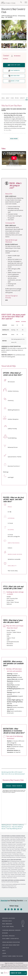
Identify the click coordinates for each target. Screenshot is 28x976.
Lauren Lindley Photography (14, 39)
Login (4, 953)
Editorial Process (8, 935)
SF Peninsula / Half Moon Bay (16, 871)
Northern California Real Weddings (10, 882)
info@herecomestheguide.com (9, 887)
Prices (17, 98)
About (8, 98)
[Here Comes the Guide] (8, 3)
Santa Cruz (23, 849)
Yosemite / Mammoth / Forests (9, 877)
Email (3, 98)
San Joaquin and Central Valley (9, 872)
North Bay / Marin (10, 842)
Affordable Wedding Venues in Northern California (14, 857)
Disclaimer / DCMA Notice (10, 938)
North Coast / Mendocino (8, 868)
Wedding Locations (8, 918)
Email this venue (14, 785)
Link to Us (5, 947)
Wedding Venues (6, 825)
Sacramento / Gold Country (8, 845)
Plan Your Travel (8, 926)
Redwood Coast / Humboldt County (16, 844)
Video (12, 98)
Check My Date (16, 973)
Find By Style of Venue (17, 854)
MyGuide (5, 933)
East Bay (7, 839)
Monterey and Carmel (7, 841)
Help (3, 950)
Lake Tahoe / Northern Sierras (17, 839)
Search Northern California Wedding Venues (12, 837)
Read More (14, 138)
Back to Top (22, 920)
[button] (4, 28)
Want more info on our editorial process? (13, 774)
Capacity (22, 98)
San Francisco (19, 845)
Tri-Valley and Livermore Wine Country (15, 876)
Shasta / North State (7, 850)
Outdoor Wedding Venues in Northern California (13, 855)
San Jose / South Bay (14, 849)
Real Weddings (7, 923)
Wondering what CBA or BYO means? (11, 772)
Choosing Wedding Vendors (11, 930)
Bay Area (10, 863)
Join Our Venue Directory (11, 945)
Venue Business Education (11, 942)
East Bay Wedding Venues (14, 828)
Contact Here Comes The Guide (12, 956)
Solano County (16, 850)
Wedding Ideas (7, 921)
